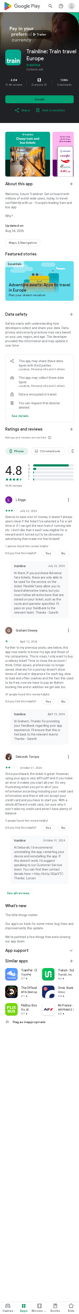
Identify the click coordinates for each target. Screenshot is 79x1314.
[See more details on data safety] (20, 416)
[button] (45, 84)
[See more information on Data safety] (71, 314)
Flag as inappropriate (25, 1022)
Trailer (39, 34)
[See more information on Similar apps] (71, 961)
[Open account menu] (71, 6)
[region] (39, 82)
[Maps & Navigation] (23, 242)
